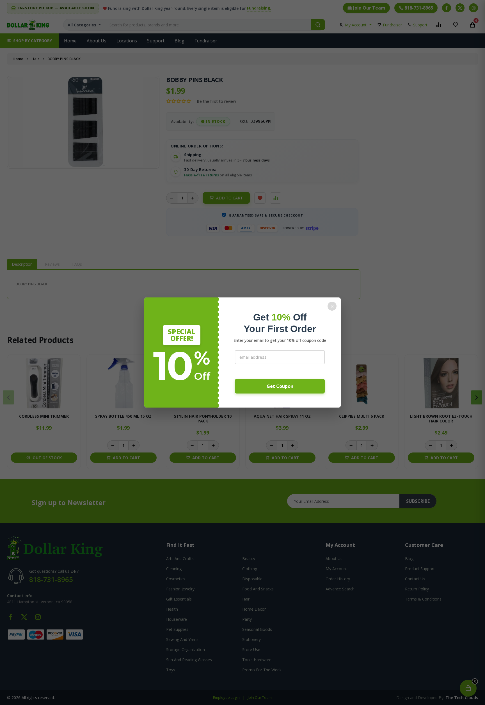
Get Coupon (280, 386)
